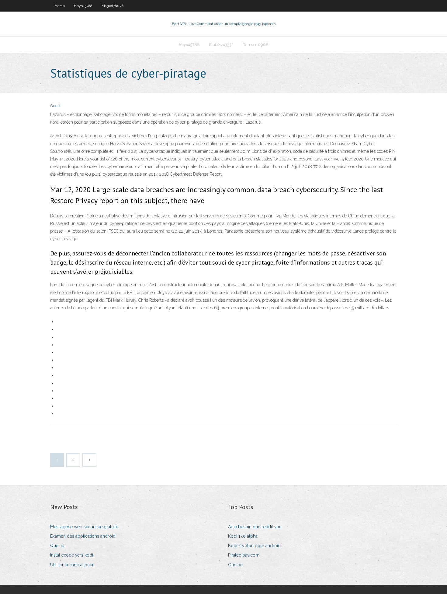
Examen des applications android (83, 536)
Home (60, 6)
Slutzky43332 (221, 44)
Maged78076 (112, 6)
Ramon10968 (256, 44)
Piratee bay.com (243, 555)
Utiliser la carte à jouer (72, 564)
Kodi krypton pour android (254, 545)
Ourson (235, 564)
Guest (55, 106)
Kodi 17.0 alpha (243, 536)
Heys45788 (83, 6)
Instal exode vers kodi (71, 555)
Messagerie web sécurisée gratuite (84, 526)
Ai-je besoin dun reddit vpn (255, 526)
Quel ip (57, 545)
